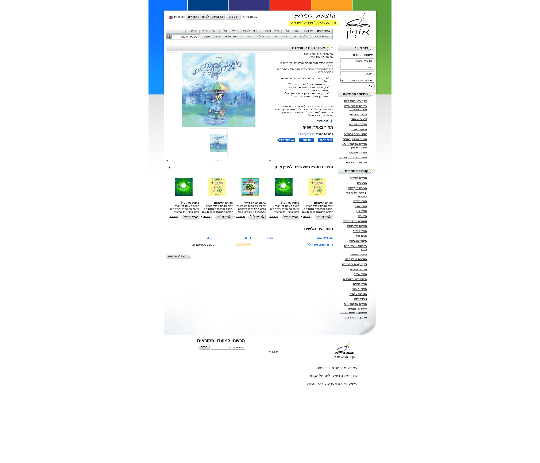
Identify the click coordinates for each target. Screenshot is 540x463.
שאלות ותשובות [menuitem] (270, 30)
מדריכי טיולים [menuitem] (358, 269)
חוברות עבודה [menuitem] (358, 294)
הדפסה (306, 140)
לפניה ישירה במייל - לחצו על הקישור (333, 376)
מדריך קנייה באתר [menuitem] (355, 317)
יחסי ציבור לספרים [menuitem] (355, 134)
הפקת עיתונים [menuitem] (358, 152)
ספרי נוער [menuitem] (361, 206)
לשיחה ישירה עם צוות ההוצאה (337, 368)
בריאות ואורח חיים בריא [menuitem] (355, 248)
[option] (218, 90)
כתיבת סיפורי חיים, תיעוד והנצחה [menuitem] (355, 108)
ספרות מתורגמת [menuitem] (357, 226)
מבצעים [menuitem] (362, 183)
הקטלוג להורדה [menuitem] (321, 36)
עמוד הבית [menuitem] (323, 30)
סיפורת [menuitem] (362, 216)
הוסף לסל (284, 140)
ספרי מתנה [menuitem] (360, 284)
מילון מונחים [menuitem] (301, 36)
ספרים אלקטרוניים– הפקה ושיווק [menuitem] (354, 146)
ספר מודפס (323, 121)
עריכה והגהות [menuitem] (358, 114)
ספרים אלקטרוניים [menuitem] (355, 304)
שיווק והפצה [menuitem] (359, 129)
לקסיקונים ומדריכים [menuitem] (354, 264)
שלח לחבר (326, 140)
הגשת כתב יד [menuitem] (209, 30)
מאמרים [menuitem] (192, 30)
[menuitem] (323, 31)
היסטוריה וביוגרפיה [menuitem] (355, 279)
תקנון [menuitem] (207, 36)
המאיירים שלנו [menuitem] (230, 30)
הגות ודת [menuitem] (361, 236)
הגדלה (218, 160)
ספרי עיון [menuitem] (361, 211)
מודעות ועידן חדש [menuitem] (356, 259)
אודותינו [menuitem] (308, 30)
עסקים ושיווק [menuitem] (358, 254)
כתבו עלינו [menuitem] (263, 36)
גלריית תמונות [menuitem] (281, 36)
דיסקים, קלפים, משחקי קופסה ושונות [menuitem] (353, 310)
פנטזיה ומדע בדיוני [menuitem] (355, 221)
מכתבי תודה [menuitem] (232, 36)
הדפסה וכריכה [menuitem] (358, 124)
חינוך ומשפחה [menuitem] (358, 241)
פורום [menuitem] (217, 36)
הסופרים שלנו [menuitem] (292, 30)
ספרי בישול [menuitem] (360, 231)
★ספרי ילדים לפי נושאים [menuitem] (356, 194)
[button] (270, 161)
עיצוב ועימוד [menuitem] (359, 119)
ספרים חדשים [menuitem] (358, 178)
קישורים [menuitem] (248, 36)
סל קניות (248, 17)
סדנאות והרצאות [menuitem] (356, 162)
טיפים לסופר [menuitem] (250, 30)
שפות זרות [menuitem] (360, 299)
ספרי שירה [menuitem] (360, 274)
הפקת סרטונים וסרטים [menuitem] (353, 157)
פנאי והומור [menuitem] (359, 289)
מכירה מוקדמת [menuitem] (357, 188)
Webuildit (273, 352)
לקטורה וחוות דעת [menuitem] (355, 101)
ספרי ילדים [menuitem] (360, 201)
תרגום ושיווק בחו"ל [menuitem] (355, 139)
